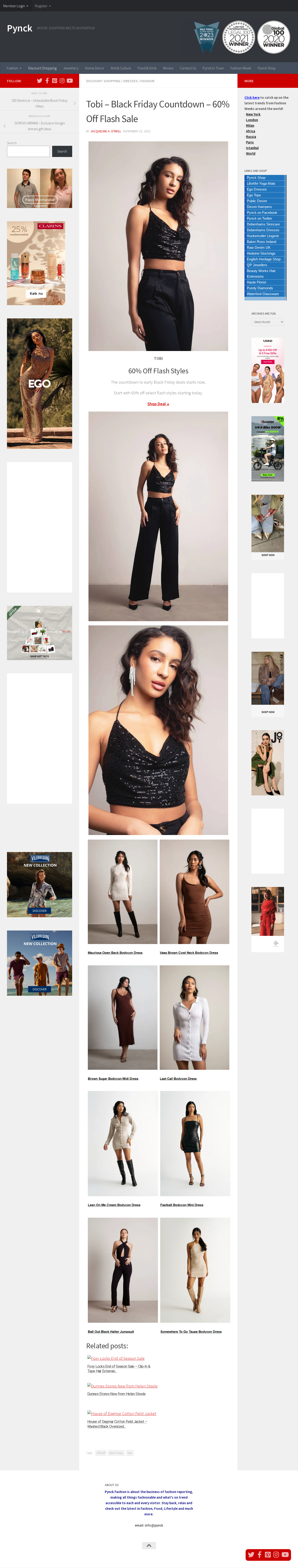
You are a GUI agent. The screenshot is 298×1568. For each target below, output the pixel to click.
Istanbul (252, 148)
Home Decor (94, 68)
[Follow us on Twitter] (39, 80)
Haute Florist (256, 282)
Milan (250, 125)
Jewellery (70, 68)
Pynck (19, 28)
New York (253, 114)
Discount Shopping (42, 68)
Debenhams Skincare (263, 224)
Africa (250, 131)
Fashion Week (240, 68)
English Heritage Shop (264, 259)
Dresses (130, 80)
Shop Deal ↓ (158, 403)
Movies (168, 68)
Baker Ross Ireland (261, 242)
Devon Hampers (259, 207)
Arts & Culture (121, 68)
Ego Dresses (257, 189)
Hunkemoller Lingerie (263, 236)
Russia (251, 136)
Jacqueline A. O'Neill (105, 131)
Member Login (14, 5)
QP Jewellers (257, 265)
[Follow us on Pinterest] (54, 80)
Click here (252, 97)
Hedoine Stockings (261, 253)
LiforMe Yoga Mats (261, 183)
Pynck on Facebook (262, 213)
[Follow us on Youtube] (69, 80)
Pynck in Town (213, 68)
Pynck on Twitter (259, 218)
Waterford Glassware (263, 294)
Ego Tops (254, 195)
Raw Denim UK (259, 247)
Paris (250, 142)
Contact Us (188, 68)
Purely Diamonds (260, 288)
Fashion (12, 68)
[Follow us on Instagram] (62, 80)
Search (12, 143)
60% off (101, 1453)
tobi (130, 1453)
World (250, 153)
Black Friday (116, 1453)
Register (41, 5)
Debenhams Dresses (263, 230)
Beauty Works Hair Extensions (261, 273)
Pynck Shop (267, 68)
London (252, 120)
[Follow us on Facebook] (47, 80)
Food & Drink (147, 68)
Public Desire (257, 201)
